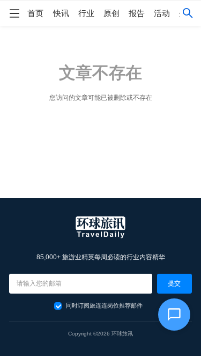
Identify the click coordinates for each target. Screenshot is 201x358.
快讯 (61, 13)
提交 (174, 283)
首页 (35, 13)
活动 (162, 13)
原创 (111, 13)
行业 (86, 13)
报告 (137, 13)
